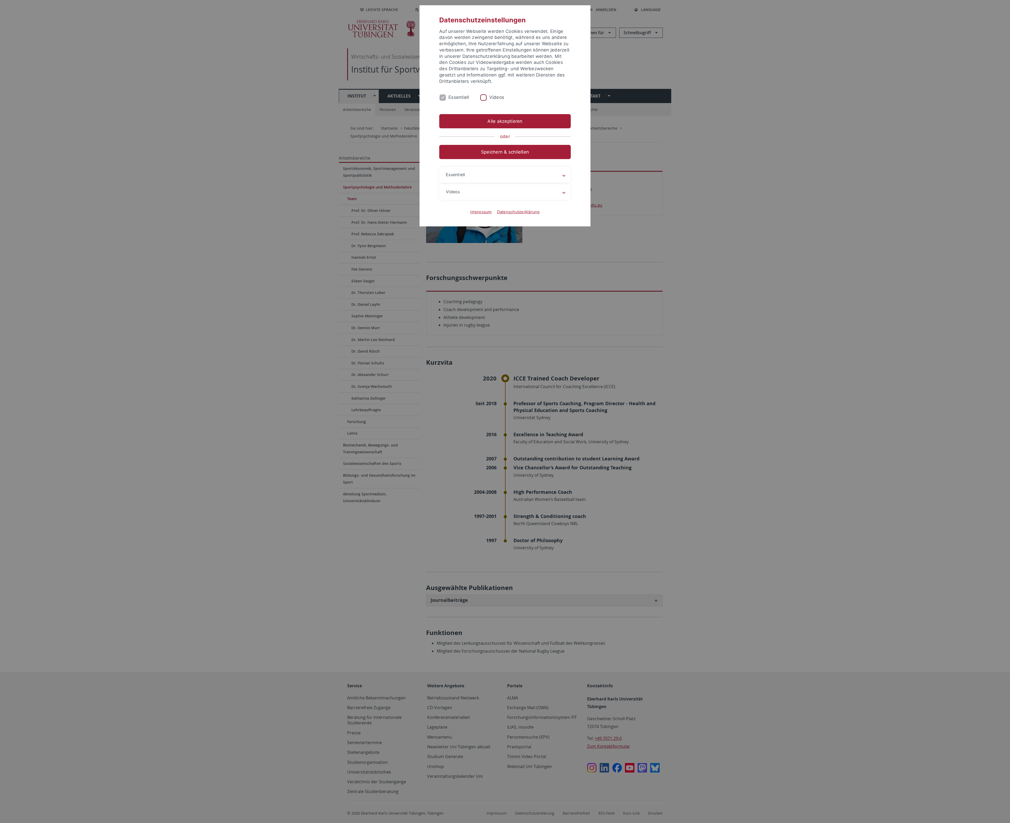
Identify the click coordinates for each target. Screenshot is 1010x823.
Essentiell (458, 97)
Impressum (481, 211)
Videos (496, 97)
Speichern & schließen (505, 152)
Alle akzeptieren (504, 121)
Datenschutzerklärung (518, 211)
